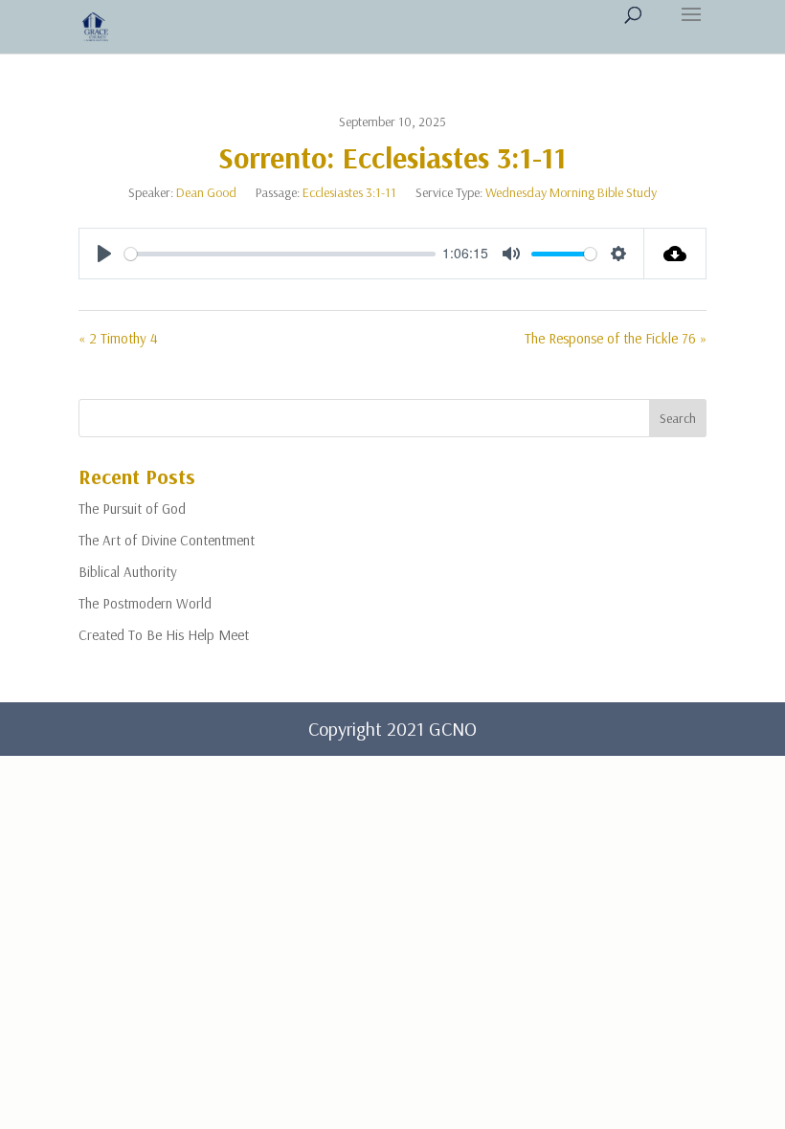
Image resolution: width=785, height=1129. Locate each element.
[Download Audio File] (675, 253)
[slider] (280, 254)
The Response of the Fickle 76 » (615, 338)
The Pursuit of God (132, 508)
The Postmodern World (145, 603)
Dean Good (206, 192)
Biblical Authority (127, 572)
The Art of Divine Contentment (166, 540)
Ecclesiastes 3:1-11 (349, 192)
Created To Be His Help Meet (163, 635)
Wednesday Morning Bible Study (571, 192)
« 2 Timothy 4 (118, 338)
